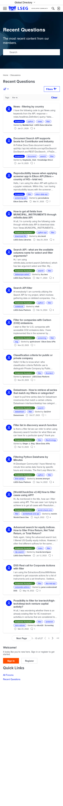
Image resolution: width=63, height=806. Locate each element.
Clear (54, 97)
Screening (49, 625)
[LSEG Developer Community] (28, 8)
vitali (37, 306)
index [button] (40, 548)
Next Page (21, 638)
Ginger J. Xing (28, 443)
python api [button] (42, 232)
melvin (54, 513)
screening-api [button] (20, 198)
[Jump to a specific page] (57, 638)
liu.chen (44, 274)
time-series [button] (19, 478)
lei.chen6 (42, 236)
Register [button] (29, 660)
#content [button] (49, 373)
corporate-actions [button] (22, 587)
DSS (15, 590)
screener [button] (49, 621)
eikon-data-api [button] (41, 194)
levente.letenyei (43, 478)
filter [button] (48, 121)
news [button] (40, 121)
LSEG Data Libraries (43, 125)
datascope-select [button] (22, 274)
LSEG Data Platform (22, 277)
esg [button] (16, 341)
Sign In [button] (11, 660)
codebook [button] (19, 306)
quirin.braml (35, 341)
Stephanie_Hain (29, 159)
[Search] (53, 8)
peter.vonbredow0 (49, 587)
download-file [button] (20, 236)
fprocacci (26, 376)
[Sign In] (58, 8)
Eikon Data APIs (20, 201)
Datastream (18, 415)
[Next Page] (52, 638)
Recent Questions (11, 679)
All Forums (8, 674)
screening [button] (42, 338)
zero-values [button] (20, 625)
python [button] (30, 121)
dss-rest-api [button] (51, 583)
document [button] (32, 156)
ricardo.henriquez (43, 552)
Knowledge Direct (45, 159)
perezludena (43, 198)
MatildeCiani (27, 125)
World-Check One (21, 517)
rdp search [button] (19, 552)
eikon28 (40, 625)
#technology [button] (51, 440)
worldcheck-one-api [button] (31, 513)
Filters (49, 89)
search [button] (43, 156)
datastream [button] (19, 411)
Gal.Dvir (47, 411)
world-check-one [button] (45, 510)
